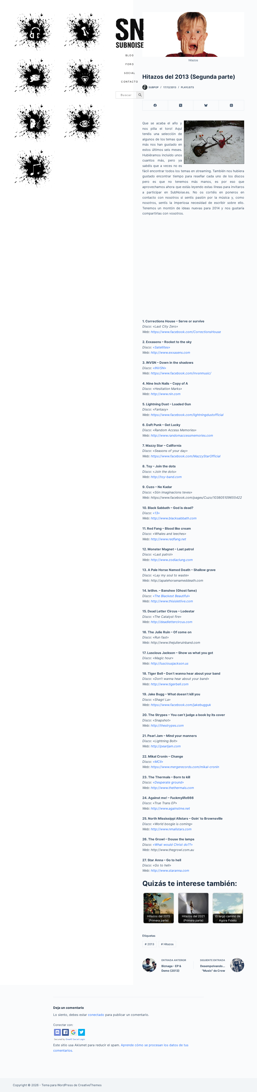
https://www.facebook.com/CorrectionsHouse (186, 332)
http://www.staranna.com (170, 870)
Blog (129, 55)
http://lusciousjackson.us (169, 663)
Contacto (129, 81)
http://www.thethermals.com (172, 788)
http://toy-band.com (166, 477)
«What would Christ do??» (173, 845)
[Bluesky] (206, 105)
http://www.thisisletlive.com (172, 601)
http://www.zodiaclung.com (172, 560)
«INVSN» (159, 368)
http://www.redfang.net (168, 539)
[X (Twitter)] (180, 105)
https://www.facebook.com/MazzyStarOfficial (185, 456)
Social (130, 73)
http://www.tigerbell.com (170, 684)
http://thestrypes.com (167, 725)
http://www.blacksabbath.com (174, 518)
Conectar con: (63, 1025)
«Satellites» (161, 347)
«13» (156, 513)
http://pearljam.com (166, 746)
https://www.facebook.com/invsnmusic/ (181, 373)
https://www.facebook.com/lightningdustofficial (187, 415)
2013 (149, 944)
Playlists (187, 87)
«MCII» (158, 762)
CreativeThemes (90, 1085)
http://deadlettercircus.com (171, 622)
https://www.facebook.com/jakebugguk (181, 705)
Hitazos (167, 944)
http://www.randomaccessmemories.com (182, 435)
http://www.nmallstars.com (171, 829)
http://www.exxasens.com (170, 352)
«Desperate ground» (168, 782)
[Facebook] (155, 105)
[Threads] (231, 105)
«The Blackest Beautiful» (171, 596)
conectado (96, 1015)
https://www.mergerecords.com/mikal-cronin (185, 767)
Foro (129, 64)
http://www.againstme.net (170, 808)
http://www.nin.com (166, 394)
